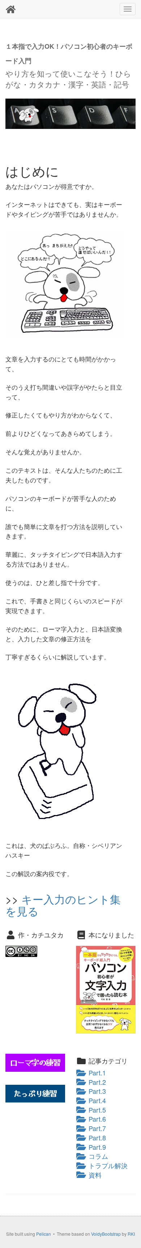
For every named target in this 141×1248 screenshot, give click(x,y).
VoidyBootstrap (106, 1234)
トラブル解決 (107, 1165)
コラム (97, 1156)
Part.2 (96, 1082)
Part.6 (96, 1118)
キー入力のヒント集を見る (63, 905)
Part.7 (96, 1128)
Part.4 (96, 1100)
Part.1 (96, 1072)
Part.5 (96, 1109)
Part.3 (96, 1091)
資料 (94, 1174)
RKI (131, 1234)
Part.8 (96, 1137)
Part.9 (96, 1147)
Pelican (43, 1234)
